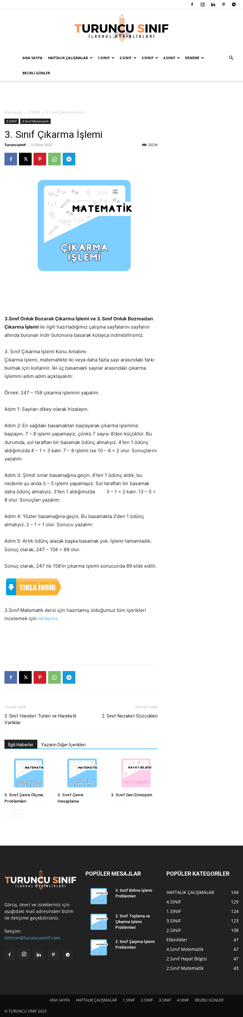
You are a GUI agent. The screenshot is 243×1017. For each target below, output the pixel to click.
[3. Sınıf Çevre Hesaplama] (81, 774)
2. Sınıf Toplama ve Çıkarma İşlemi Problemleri (132, 922)
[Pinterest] (223, 4)
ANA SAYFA (32, 57)
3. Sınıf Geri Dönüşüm (131, 794)
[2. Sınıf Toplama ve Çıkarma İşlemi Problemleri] (98, 922)
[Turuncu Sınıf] (121, 30)
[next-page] (18, 814)
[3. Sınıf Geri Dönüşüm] (134, 774)
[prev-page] (8, 814)
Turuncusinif (15, 144)
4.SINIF (169, 57)
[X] (25, 159)
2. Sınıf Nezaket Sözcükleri (130, 716)
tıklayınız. (48, 618)
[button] (231, 58)
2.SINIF (126, 57)
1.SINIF (104, 57)
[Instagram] (202, 4)
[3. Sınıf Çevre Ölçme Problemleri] (27, 774)
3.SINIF (147, 57)
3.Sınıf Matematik (35, 121)
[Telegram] (234, 4)
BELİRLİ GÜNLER (36, 73)
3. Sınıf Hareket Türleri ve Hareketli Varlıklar (40, 719)
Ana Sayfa (13, 112)
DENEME (192, 57)
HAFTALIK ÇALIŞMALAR (68, 57)
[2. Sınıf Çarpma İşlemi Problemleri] (98, 948)
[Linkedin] (213, 4)
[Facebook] (192, 4)
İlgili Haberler (21, 744)
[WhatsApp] (54, 159)
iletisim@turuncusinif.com (32, 938)
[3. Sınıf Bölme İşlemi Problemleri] (98, 896)
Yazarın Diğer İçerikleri (63, 744)
